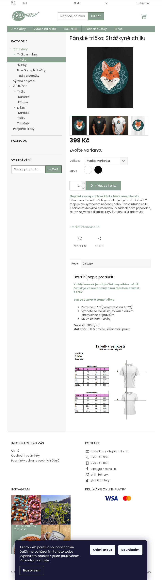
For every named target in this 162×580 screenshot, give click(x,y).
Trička (22, 60)
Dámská (23, 97)
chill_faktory (99, 475)
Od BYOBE (20, 86)
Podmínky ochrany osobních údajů (35, 460)
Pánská (23, 102)
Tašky (21, 118)
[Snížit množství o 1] (84, 188)
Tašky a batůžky (28, 76)
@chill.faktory (100, 480)
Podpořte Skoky (23, 129)
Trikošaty (23, 123)
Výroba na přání (24, 81)
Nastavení (32, 570)
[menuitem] (18, 29)
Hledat (96, 16)
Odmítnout (102, 550)
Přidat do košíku (106, 186)
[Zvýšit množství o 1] (84, 183)
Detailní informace (82, 227)
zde (46, 560)
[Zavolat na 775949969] (17, 3)
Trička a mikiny (27, 54)
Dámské (23, 113)
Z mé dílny (20, 49)
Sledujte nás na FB (103, 469)
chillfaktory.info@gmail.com (110, 451)
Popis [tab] (75, 264)
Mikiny (22, 65)
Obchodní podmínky (25, 456)
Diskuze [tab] (88, 264)
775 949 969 (99, 457)
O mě (77, 3)
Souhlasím (130, 550)
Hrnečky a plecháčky (31, 70)
